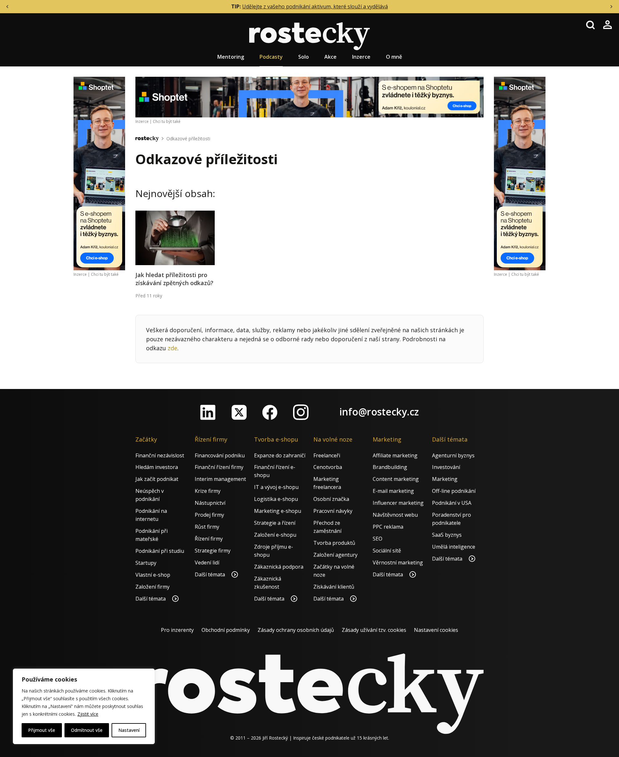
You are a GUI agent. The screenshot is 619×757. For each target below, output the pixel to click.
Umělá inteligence (453, 546)
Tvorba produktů (334, 542)
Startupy (145, 562)
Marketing (444, 479)
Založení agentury (335, 554)
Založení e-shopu (275, 534)
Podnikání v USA (451, 502)
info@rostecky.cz (379, 411)
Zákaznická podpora (278, 566)
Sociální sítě (387, 550)
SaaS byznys (447, 534)
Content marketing (396, 479)
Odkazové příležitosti (188, 138)
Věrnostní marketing (398, 562)
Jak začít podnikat (156, 479)
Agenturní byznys (453, 455)
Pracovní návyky (332, 510)
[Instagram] (301, 412)
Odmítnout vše (87, 730)
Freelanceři (326, 455)
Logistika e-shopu (276, 499)
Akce (330, 56)
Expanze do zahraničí (279, 455)
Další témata (151, 598)
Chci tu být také (105, 274)
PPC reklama (388, 526)
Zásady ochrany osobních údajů (296, 629)
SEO (377, 538)
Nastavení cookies (436, 629)
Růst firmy (207, 526)
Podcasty (271, 56)
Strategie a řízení (274, 522)
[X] (239, 412)
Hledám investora (156, 467)
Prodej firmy (209, 514)
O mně (394, 56)
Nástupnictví (210, 502)
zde (172, 348)
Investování (446, 467)
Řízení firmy (209, 538)
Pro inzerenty (177, 629)
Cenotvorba (327, 467)
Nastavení (129, 730)
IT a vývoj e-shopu (276, 487)
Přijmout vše (41, 730)
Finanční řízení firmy (219, 467)
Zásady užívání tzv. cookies (374, 629)
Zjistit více (87, 714)
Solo (303, 56)
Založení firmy (152, 586)
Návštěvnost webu (395, 514)
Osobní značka (331, 499)
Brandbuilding (390, 467)
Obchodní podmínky (225, 629)
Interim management (220, 479)
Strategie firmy (213, 550)
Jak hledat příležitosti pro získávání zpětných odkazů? (174, 279)
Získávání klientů (333, 586)
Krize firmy (208, 490)
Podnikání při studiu (159, 550)
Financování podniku (220, 455)
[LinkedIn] (208, 412)
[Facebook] (270, 412)
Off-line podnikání (454, 490)
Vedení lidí (207, 562)
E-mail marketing (393, 490)
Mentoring (230, 56)
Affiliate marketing (395, 455)
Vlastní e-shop (152, 574)
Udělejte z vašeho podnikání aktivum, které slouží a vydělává (315, 6)
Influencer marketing (398, 502)
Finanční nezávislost (159, 455)
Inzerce (361, 56)
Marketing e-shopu (277, 510)
